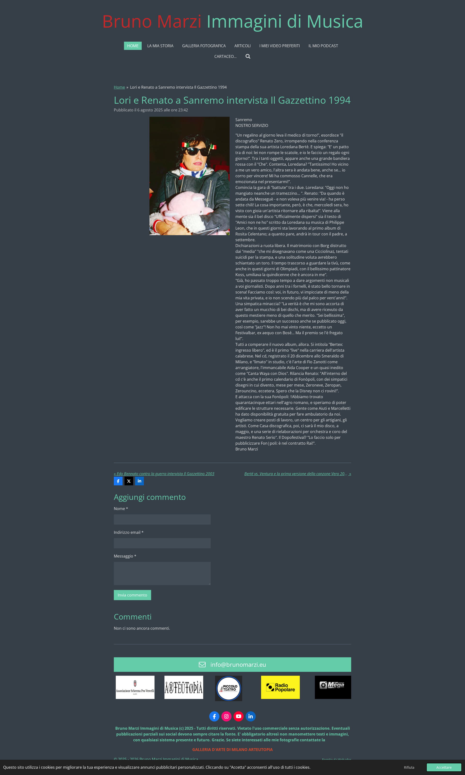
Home (119, 87)
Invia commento (132, 595)
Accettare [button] (444, 767)
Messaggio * (125, 556)
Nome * (121, 508)
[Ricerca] (248, 56)
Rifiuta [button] (409, 767)
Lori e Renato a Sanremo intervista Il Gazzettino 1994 (178, 87)
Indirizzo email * (129, 532)
